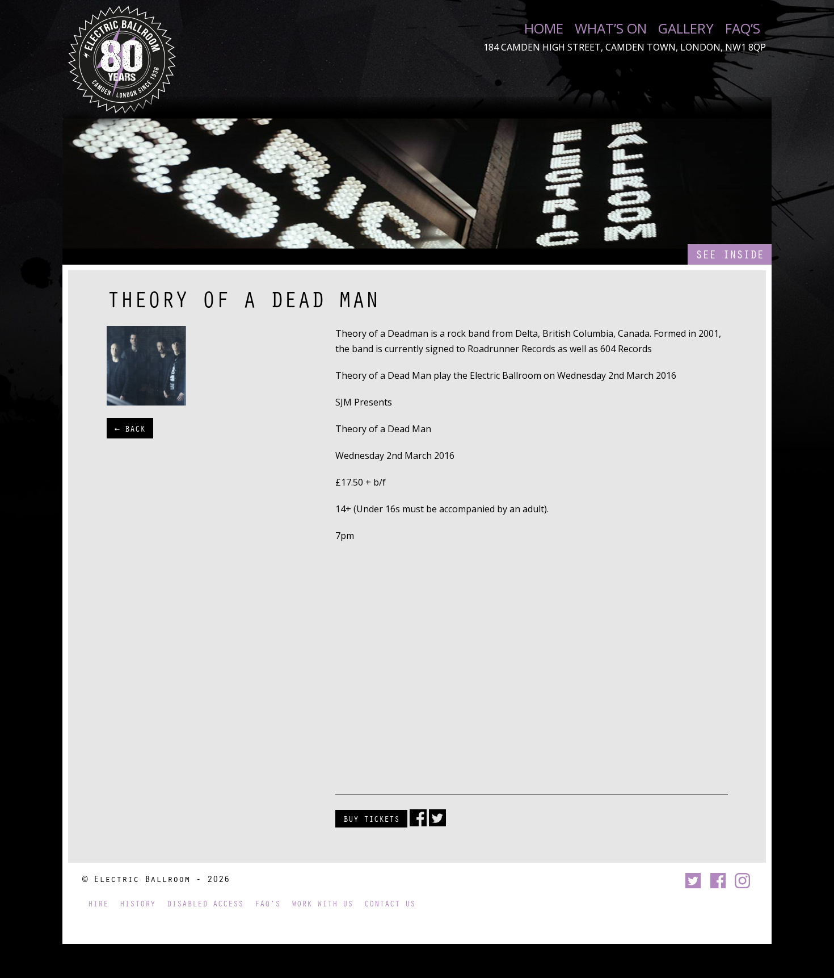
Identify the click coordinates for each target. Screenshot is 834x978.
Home (543, 28)
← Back (130, 428)
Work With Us (322, 903)
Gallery (686, 28)
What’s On (611, 28)
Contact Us (389, 903)
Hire (98, 903)
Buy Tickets (371, 818)
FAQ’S (742, 28)
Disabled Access (205, 903)
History (137, 903)
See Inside (730, 254)
